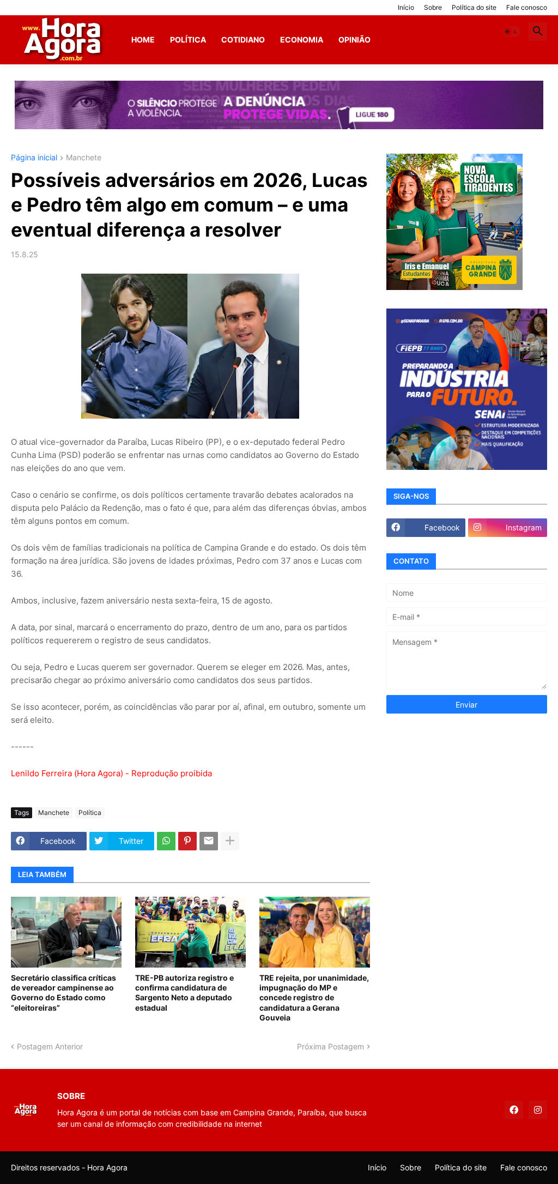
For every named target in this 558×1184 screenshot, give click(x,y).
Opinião (354, 39)
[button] (511, 31)
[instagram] (538, 1110)
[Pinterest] (187, 841)
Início (406, 7)
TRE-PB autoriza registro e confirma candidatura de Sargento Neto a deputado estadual (184, 992)
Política (188, 39)
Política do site (474, 7)
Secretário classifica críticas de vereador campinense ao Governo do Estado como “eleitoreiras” (63, 992)
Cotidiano (243, 39)
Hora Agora (107, 1167)
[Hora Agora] (63, 40)
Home (143, 39)
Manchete (83, 158)
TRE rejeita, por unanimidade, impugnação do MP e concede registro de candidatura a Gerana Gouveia (314, 997)
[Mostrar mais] (230, 841)
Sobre (433, 7)
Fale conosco (526, 7)
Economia (301, 39)
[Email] (208, 841)
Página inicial (34, 158)
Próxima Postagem (330, 1046)
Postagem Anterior (50, 1046)
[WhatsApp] (166, 841)
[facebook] (514, 1110)
